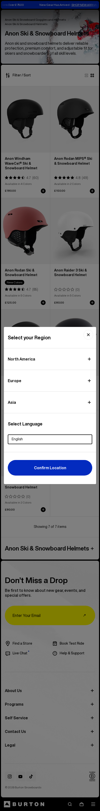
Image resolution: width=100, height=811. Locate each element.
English (17, 439)
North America (21, 359)
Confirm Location (50, 468)
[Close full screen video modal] (88, 335)
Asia (12, 402)
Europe (14, 381)
